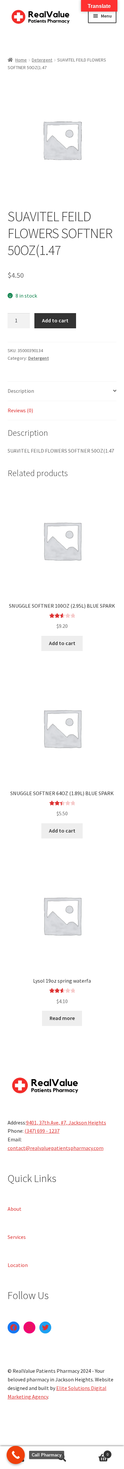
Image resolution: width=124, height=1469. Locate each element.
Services (17, 1236)
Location (18, 1264)
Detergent (42, 60)
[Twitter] (45, 1327)
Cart (95, 1452)
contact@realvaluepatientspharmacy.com (55, 1148)
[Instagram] (29, 1327)
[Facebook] (14, 1327)
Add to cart (55, 320)
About (14, 1208)
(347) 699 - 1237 (42, 1130)
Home (21, 60)
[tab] (62, 391)
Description (21, 391)
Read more (62, 1018)
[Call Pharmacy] (16, 1455)
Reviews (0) (20, 410)
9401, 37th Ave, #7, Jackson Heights (66, 1122)
